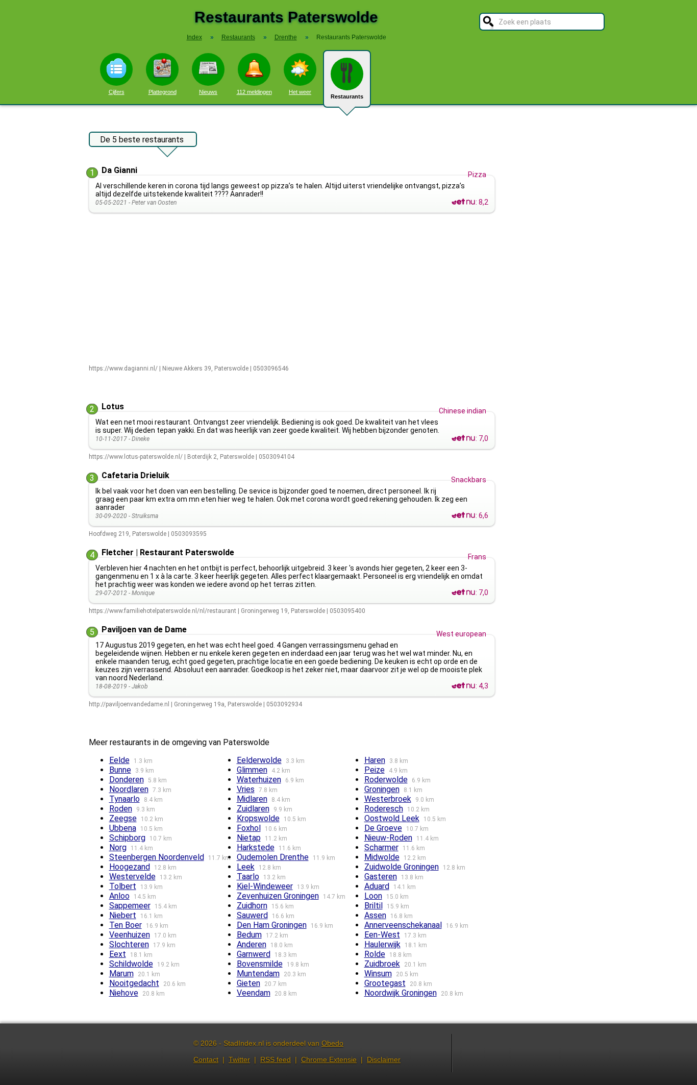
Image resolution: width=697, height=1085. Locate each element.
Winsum (378, 973)
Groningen (382, 789)
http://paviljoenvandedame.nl (129, 704)
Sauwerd (252, 915)
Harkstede (256, 847)
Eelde (119, 760)
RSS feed (275, 1059)
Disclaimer (384, 1059)
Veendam (253, 993)
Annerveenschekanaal (403, 925)
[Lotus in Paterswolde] (463, 438)
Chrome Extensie (329, 1059)
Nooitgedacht (134, 983)
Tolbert (122, 886)
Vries (246, 789)
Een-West (382, 935)
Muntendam (258, 973)
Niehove (123, 993)
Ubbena (122, 828)
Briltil (373, 905)
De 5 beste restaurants (142, 139)
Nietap (249, 838)
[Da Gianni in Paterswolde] (463, 202)
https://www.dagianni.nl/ (123, 368)
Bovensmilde (260, 964)
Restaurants (347, 96)
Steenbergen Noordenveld (156, 857)
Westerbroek (387, 799)
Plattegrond (162, 92)
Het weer (300, 92)
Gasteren (380, 876)
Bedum (249, 935)
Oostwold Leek (391, 818)
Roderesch (383, 808)
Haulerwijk (382, 944)
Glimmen (252, 770)
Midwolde (382, 857)
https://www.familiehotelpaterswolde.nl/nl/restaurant (162, 610)
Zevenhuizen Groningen (278, 896)
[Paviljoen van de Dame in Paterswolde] (463, 686)
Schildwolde (131, 964)
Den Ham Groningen (272, 925)
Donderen (126, 779)
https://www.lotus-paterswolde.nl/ (136, 456)
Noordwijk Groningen (400, 993)
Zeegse (123, 818)
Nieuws (208, 92)
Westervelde (132, 876)
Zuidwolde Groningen (401, 867)
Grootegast (385, 983)
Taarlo (248, 876)
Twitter (239, 1059)
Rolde (374, 954)
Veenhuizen (129, 935)
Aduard (376, 886)
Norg (118, 847)
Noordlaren (128, 789)
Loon (373, 896)
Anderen (251, 944)
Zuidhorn (252, 905)
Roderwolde (386, 779)
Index (194, 37)
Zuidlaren (253, 808)
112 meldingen (254, 92)
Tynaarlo (124, 799)
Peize (374, 770)
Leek (246, 867)
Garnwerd (253, 954)
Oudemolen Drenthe (273, 857)
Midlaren (252, 799)
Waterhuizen (259, 779)
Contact (205, 1059)
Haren (374, 760)
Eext (117, 954)
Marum (121, 973)
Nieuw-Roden (388, 838)
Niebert (122, 915)
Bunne (120, 770)
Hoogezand (129, 867)
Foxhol (249, 828)
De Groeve (383, 828)
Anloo (119, 896)
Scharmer (381, 847)
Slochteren (129, 944)
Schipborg (127, 838)
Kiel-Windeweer (265, 886)
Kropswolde (258, 818)
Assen (375, 915)
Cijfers (117, 92)
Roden (120, 808)
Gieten (248, 983)
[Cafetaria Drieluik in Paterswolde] (463, 515)
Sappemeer (130, 905)
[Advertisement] (294, 289)
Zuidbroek (382, 964)
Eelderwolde (259, 760)
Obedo (332, 1043)
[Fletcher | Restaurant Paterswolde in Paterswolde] (463, 592)
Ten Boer (125, 925)
